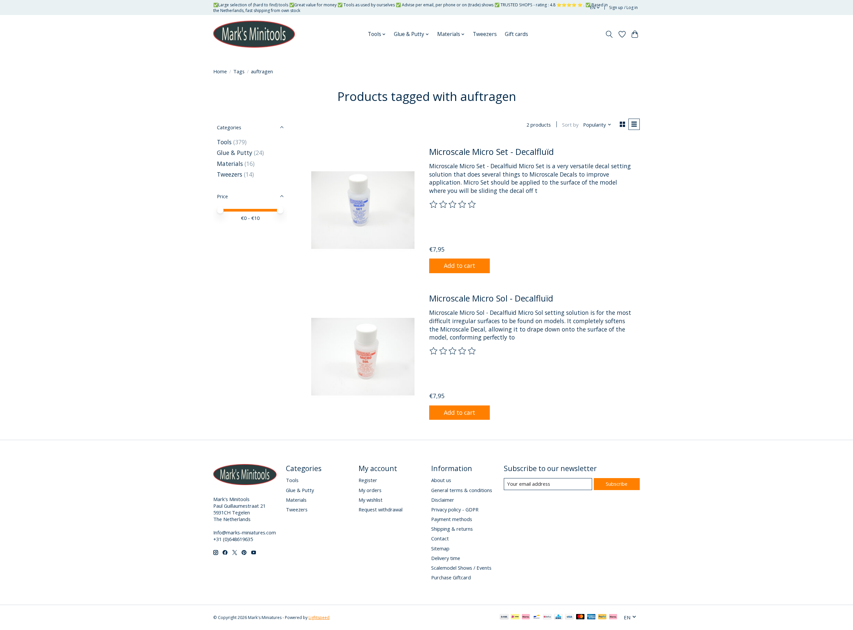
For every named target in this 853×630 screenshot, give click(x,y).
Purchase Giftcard (451, 577)
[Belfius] (547, 617)
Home (220, 71)
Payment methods (451, 519)
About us (441, 480)
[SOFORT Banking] (526, 617)
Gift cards (516, 34)
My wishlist (371, 499)
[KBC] (558, 617)
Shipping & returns (452, 528)
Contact (440, 538)
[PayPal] (602, 617)
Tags (239, 71)
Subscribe (616, 483)
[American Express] (591, 617)
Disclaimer (442, 499)
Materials (230, 164)
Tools (224, 142)
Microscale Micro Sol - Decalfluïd (491, 298)
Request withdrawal (381, 509)
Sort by (570, 124)
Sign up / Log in (623, 7)
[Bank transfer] (504, 617)
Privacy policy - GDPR (454, 509)
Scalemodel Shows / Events (461, 567)
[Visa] (569, 617)
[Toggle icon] (609, 34)
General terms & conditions (461, 490)
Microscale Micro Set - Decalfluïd (491, 151)
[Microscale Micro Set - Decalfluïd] (363, 210)
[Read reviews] (453, 204)
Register (368, 480)
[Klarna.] (613, 617)
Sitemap (440, 548)
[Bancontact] (536, 617)
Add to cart (459, 266)
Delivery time (445, 558)
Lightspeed (319, 617)
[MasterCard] (580, 617)
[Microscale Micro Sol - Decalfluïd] (363, 356)
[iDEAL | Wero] (515, 617)
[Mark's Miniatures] (254, 34)
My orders (370, 490)
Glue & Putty (234, 153)
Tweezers (485, 34)
